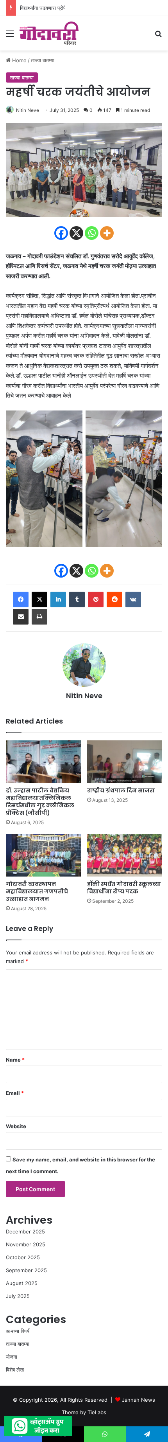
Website (16, 1126)
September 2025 (26, 1270)
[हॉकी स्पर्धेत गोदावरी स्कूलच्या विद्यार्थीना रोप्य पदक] (124, 855)
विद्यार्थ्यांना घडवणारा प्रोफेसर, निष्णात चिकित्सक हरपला (71, 8)
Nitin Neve (27, 110)
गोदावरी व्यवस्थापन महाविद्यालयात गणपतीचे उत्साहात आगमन (37, 891)
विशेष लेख (15, 1369)
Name (15, 1060)
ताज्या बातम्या (42, 60)
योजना (11, 1357)
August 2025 (22, 1283)
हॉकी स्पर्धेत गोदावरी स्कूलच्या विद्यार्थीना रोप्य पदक (124, 887)
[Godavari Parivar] (49, 33)
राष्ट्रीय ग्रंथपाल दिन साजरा (121, 790)
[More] (107, 233)
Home (19, 60)
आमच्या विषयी (18, 1331)
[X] (76, 233)
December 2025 (25, 1231)
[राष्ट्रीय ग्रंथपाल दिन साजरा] (124, 761)
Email (15, 1093)
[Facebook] (61, 233)
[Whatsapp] (91, 233)
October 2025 (23, 1257)
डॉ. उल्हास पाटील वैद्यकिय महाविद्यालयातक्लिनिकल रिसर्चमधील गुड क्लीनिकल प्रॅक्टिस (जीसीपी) (40, 802)
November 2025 (25, 1244)
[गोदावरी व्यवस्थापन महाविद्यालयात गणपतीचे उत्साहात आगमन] (43, 855)
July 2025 (18, 1296)
